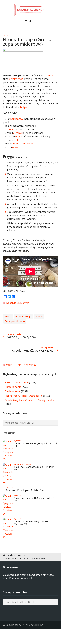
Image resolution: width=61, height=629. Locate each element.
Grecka (5, 35)
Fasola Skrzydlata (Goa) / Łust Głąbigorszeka (29, 400)
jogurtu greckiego (23, 143)
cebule (10, 129)
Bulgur (24, 107)
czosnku (18, 133)
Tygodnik (17, 441)
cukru (18, 140)
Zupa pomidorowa (15, 321)
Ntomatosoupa (23, 316)
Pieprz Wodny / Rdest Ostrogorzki (23, 395)
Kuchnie (11, 555)
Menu (32, 21)
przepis (39, 316)
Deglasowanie (12, 391)
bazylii (18, 136)
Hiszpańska (18, 464)
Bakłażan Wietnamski (17, 382)
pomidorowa (16, 79)
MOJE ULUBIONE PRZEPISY (21, 365)
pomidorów (16, 118)
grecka (50, 75)
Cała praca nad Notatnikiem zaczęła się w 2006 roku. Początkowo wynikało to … (28, 576)
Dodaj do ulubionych (17, 302)
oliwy (15, 147)
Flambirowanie (13, 387)
